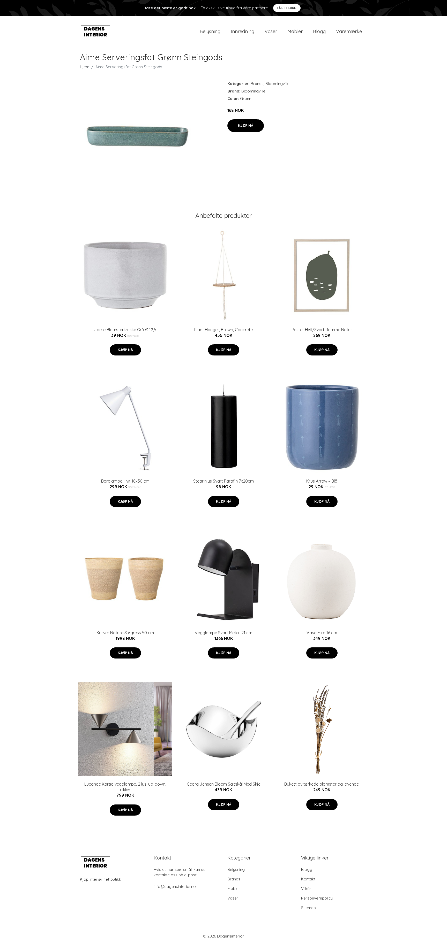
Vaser (271, 31)
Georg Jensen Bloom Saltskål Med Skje (223, 784)
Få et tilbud (286, 8)
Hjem (84, 66)
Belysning (210, 31)
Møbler (295, 31)
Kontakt (308, 879)
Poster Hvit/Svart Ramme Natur (322, 329)
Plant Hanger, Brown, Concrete (223, 329)
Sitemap (308, 907)
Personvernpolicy (317, 898)
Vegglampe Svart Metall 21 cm (223, 632)
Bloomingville (277, 83)
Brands (257, 83)
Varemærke (349, 31)
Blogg (319, 31)
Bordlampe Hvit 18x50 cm (125, 481)
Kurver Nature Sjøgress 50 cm (125, 632)
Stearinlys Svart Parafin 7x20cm (223, 481)
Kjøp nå (245, 125)
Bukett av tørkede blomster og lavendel (322, 784)
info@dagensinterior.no (175, 886)
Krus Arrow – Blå (321, 481)
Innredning (242, 31)
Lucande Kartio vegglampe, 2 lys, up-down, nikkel (125, 786)
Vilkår (306, 888)
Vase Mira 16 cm (322, 632)
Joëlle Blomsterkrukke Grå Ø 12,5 (125, 329)
